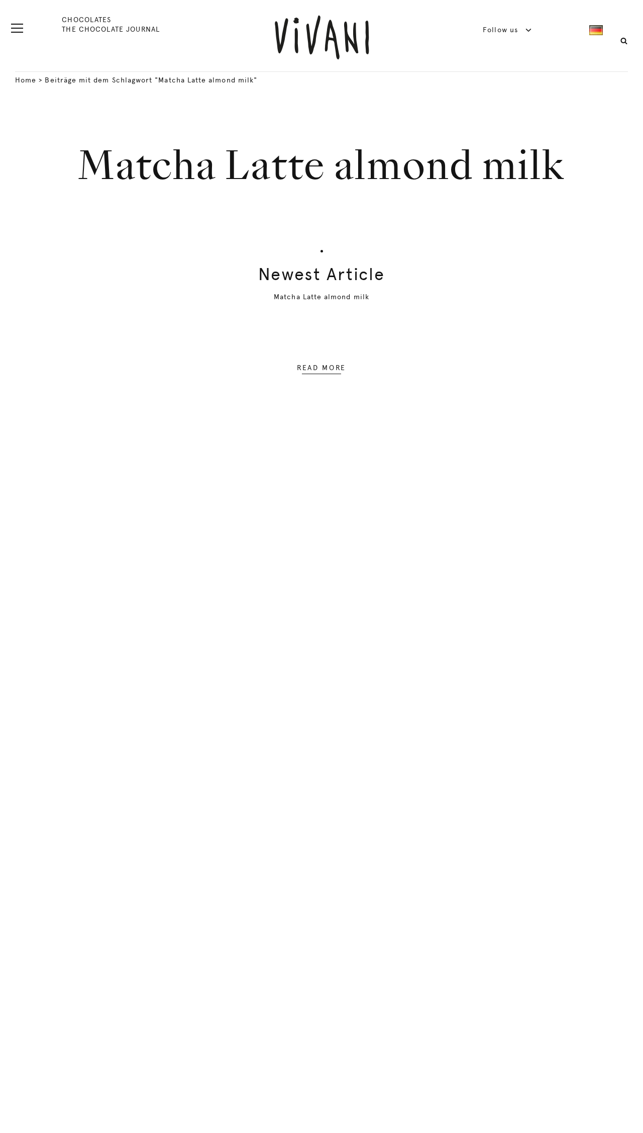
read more (321, 368)
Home (25, 80)
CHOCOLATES (86, 20)
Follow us (501, 30)
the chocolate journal (110, 29)
